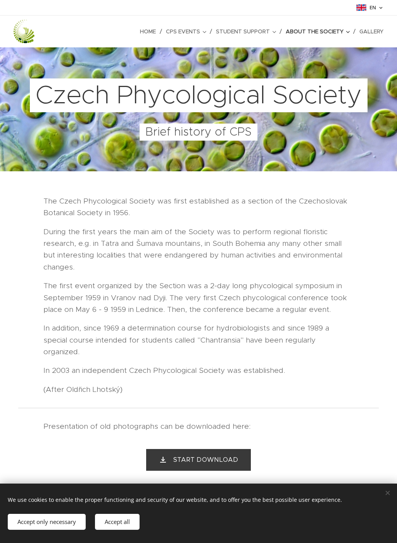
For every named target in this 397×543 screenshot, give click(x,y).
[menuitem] (150, 31)
